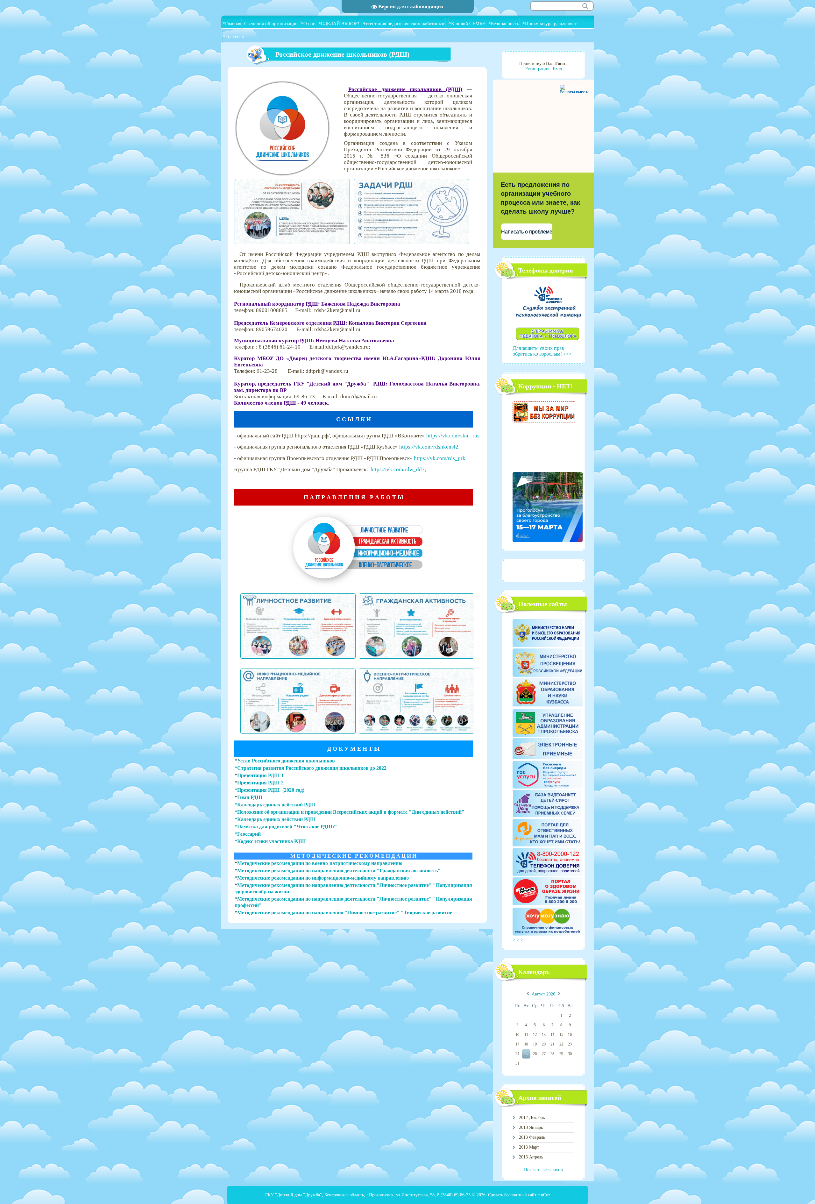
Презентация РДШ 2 (260, 782)
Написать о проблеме (526, 231)
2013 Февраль (532, 1137)
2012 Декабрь (532, 1117)
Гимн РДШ (249, 797)
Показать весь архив (543, 1169)
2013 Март (529, 1147)
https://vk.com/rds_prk (439, 458)
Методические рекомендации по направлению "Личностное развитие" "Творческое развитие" (346, 912)
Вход (557, 68)
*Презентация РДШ (258, 790)
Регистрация (537, 68)
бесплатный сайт (520, 1195)
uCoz (545, 1195)
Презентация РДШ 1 (260, 775)
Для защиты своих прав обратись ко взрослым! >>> (542, 351)
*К (238, 841)
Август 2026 (543, 994)
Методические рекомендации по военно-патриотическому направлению (319, 863)
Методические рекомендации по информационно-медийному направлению (323, 878)
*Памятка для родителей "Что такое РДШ (283, 826)
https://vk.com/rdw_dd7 (398, 469)
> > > (519, 939)
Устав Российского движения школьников (286, 760)
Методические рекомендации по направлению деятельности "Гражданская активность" (339, 870)
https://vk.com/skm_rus (452, 436)
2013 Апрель (531, 1157)
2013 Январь (531, 1127)
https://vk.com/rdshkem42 (428, 447)
